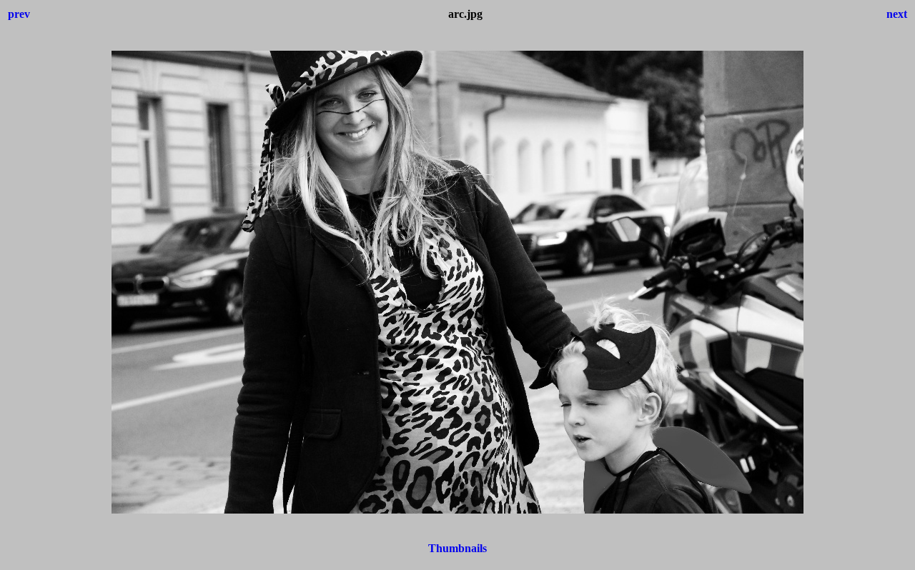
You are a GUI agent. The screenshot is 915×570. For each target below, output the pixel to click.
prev (19, 14)
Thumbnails (457, 548)
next (896, 14)
